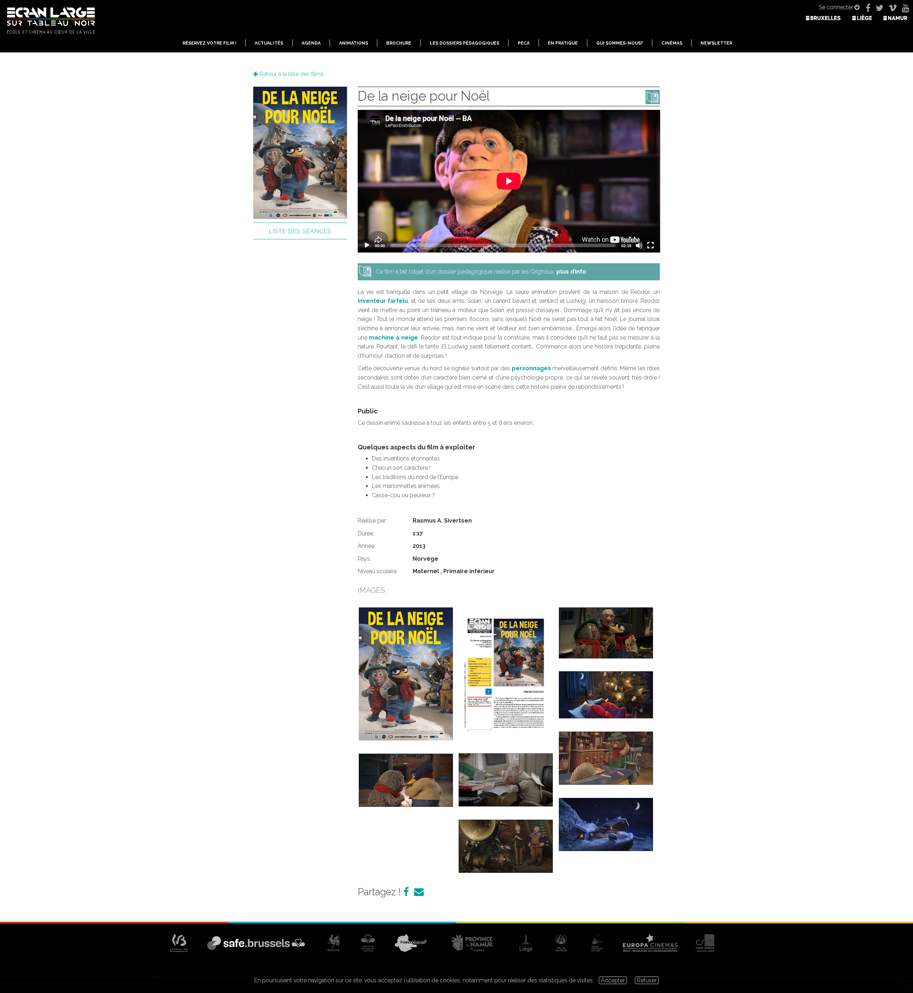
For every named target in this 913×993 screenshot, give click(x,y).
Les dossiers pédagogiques (464, 43)
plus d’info (571, 271)
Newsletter (716, 43)
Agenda (311, 43)
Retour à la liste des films (290, 74)
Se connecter (837, 7)
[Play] (367, 245)
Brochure (398, 43)
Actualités (269, 43)
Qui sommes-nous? (619, 43)
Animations (353, 43)
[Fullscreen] (650, 245)
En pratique (563, 43)
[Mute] (639, 245)
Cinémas (672, 43)
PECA (524, 43)
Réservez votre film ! (209, 43)
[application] (509, 181)
